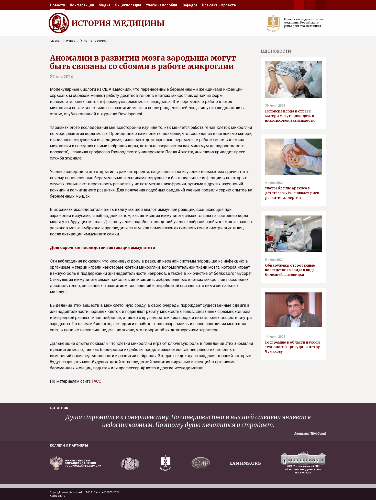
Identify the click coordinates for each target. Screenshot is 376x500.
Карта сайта (57, 495)
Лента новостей (95, 40)
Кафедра (189, 5)
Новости (57, 5)
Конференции (82, 5)
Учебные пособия (161, 5)
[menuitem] (57, 5)
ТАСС (96, 381)
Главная (55, 40)
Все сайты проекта (219, 5)
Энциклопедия (128, 5)
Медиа (104, 5)
